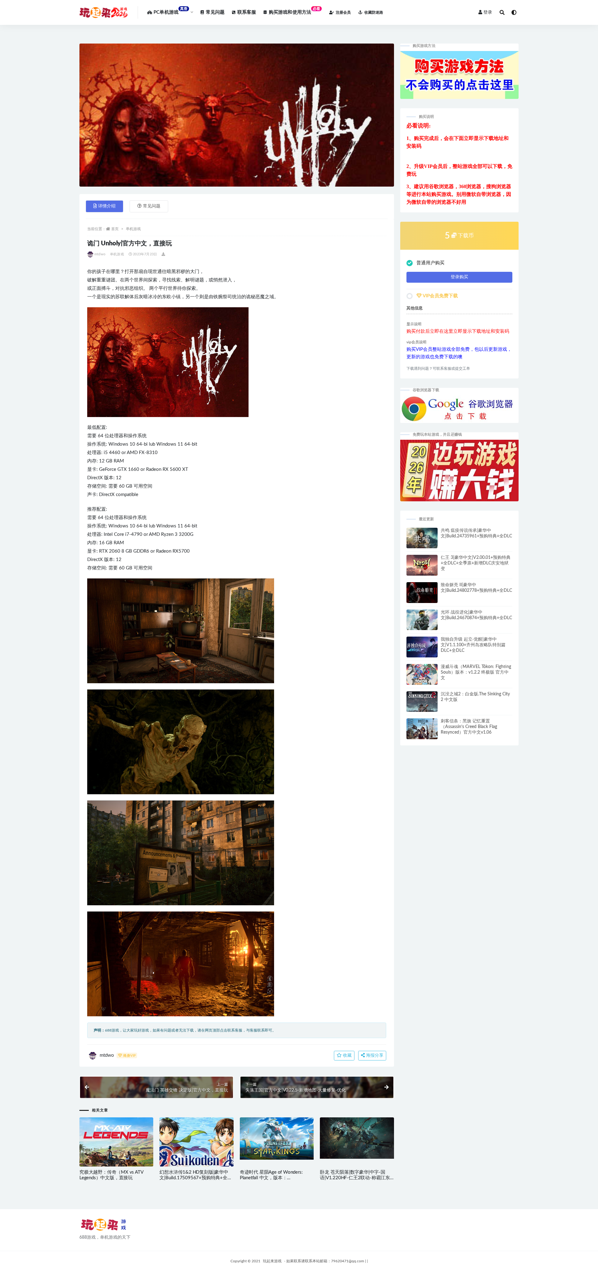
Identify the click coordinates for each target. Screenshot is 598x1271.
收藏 (347, 1055)
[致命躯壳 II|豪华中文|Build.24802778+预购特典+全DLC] (422, 595)
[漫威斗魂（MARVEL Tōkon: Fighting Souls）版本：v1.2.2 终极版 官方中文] (422, 676)
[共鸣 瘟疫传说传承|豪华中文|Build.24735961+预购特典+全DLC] (422, 541)
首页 (115, 229)
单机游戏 (133, 229)
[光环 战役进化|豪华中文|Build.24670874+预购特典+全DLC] (422, 623)
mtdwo (99, 254)
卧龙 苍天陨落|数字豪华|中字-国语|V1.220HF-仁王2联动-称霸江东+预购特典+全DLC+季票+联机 (355, 1178)
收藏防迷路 (373, 12)
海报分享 (374, 1055)
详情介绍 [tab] (107, 206)
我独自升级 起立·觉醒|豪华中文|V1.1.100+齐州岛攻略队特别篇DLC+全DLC (473, 645)
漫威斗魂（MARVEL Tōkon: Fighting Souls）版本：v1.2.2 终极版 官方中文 (476, 672)
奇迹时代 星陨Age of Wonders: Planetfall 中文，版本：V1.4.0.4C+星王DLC (271, 1178)
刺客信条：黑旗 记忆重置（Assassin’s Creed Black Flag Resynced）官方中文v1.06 (469, 727)
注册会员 (343, 12)
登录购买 (459, 277)
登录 (487, 12)
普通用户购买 (430, 263)
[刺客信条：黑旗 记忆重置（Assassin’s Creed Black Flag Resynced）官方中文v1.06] (422, 730)
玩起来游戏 (272, 1261)
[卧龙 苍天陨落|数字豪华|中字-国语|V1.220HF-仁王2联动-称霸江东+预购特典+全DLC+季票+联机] (357, 1138)
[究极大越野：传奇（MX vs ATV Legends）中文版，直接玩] (116, 1147)
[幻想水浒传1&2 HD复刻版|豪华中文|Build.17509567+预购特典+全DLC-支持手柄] (196, 1147)
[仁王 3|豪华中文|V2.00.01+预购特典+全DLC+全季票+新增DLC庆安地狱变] (422, 566)
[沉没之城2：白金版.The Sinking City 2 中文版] (422, 706)
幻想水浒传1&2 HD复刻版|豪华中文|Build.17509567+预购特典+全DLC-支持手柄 (193, 1178)
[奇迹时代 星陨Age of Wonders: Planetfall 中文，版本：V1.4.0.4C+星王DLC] (277, 1138)
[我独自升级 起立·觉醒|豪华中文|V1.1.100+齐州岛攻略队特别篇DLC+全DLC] (422, 649)
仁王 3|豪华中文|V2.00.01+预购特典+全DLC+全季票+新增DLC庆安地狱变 (475, 563)
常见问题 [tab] (151, 206)
